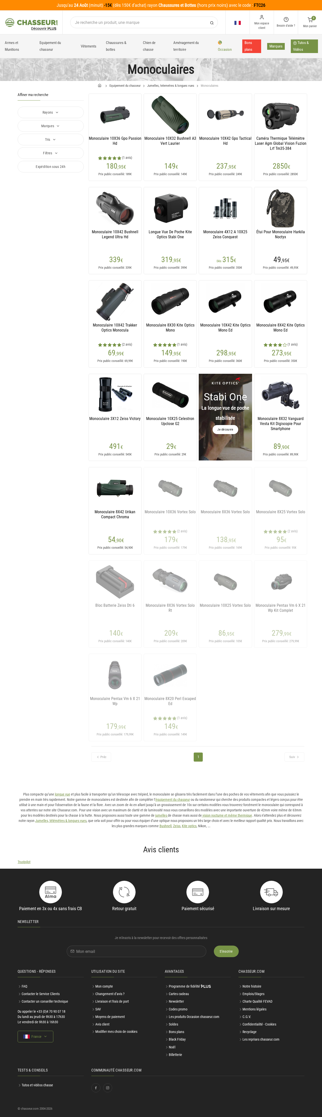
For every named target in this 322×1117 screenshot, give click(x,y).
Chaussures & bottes (116, 46)
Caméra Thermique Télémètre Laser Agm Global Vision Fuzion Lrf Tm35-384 (280, 143)
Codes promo (178, 1009)
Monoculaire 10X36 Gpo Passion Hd (115, 141)
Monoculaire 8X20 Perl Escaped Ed (170, 701)
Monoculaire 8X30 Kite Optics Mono (170, 328)
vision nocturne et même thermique (227, 815)
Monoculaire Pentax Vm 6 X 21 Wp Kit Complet (281, 608)
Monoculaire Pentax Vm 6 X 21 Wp (115, 701)
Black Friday (177, 1039)
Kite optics (189, 826)
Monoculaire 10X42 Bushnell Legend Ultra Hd (115, 234)
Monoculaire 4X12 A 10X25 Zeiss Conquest (225, 234)
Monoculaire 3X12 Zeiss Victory (115, 418)
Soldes (173, 1024)
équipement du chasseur (172, 800)
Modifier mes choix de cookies (116, 1032)
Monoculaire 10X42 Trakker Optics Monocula (115, 328)
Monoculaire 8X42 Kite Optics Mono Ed (280, 328)
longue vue (62, 794)
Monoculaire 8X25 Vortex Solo (280, 511)
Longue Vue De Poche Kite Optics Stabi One (170, 234)
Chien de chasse (149, 46)
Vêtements (88, 46)
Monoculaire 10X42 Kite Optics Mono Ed (225, 328)
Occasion (225, 49)
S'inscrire (226, 951)
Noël (172, 1047)
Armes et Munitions (12, 46)
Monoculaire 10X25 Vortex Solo (225, 605)
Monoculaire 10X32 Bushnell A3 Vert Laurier (170, 141)
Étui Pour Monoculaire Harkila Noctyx (280, 234)
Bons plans (248, 46)
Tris (48, 139)
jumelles (161, 815)
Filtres (48, 153)
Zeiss (176, 826)
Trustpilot (24, 862)
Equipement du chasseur (50, 46)
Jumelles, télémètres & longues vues (61, 821)
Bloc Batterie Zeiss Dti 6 (115, 605)
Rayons (48, 112)
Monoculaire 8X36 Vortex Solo (225, 511)
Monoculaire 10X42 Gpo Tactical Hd (225, 141)
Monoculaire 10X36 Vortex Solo (170, 511)
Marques (276, 46)
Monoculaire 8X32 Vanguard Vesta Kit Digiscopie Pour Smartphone (281, 423)
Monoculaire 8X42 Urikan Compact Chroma (115, 514)
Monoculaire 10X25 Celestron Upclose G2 (170, 421)
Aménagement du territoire (186, 46)
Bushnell (165, 826)
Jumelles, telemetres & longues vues (170, 85)
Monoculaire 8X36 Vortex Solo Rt (170, 608)
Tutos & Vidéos (301, 46)
